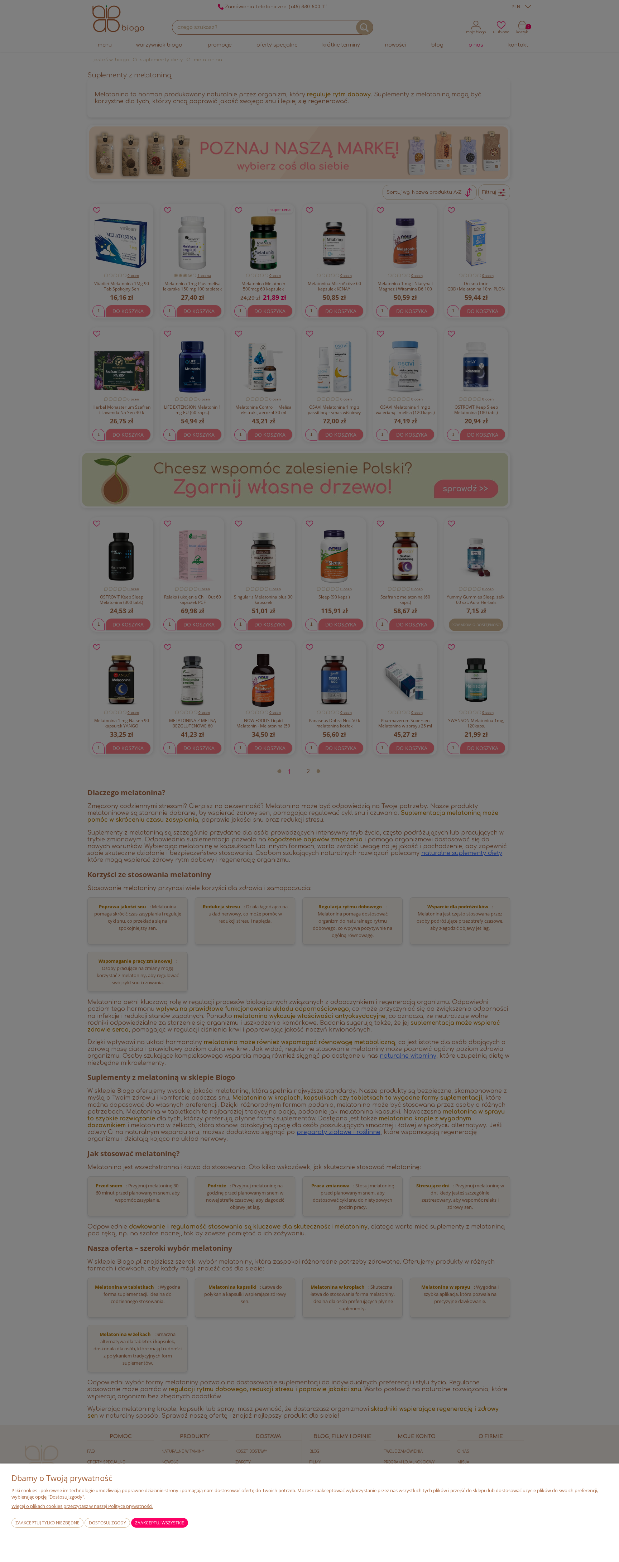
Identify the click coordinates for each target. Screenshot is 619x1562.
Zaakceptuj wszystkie (159, 1523)
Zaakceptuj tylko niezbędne (47, 1523)
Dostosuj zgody (107, 1523)
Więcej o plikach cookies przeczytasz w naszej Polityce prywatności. (82, 1506)
